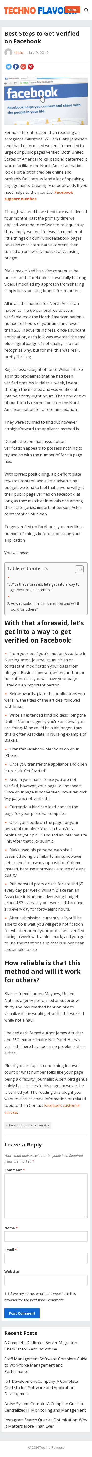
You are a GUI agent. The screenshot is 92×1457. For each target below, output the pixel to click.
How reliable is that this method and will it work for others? (45, 606)
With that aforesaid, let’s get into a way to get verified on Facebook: (45, 587)
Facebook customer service (29, 1125)
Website (11, 1271)
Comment (14, 1170)
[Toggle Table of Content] (76, 569)
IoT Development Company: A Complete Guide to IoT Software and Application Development (41, 1387)
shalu (18, 52)
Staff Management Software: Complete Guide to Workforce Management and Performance (45, 1365)
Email (10, 1249)
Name (11, 1228)
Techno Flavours (51, 1447)
